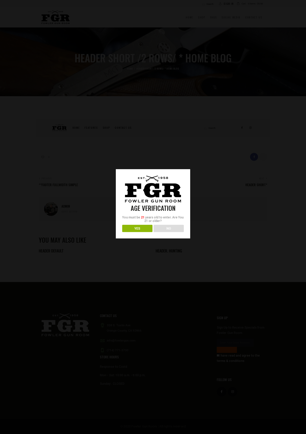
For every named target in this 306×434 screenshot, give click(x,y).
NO (168, 228)
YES (137, 228)
